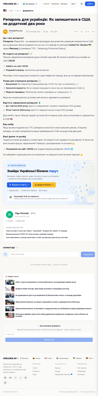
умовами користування (39, 211)
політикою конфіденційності (53, 209)
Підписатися (49, 218)
